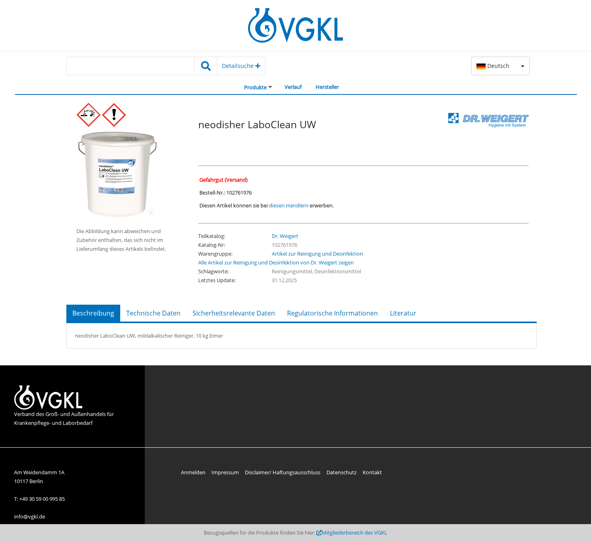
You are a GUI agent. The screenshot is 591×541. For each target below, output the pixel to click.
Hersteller (327, 86)
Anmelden (193, 472)
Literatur (403, 313)
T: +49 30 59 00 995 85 (39, 498)
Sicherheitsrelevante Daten (234, 313)
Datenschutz (341, 472)
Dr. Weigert (285, 236)
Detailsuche (238, 66)
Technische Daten (153, 313)
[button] (500, 66)
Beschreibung (93, 313)
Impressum (225, 472)
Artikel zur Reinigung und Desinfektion (317, 253)
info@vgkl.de (29, 516)
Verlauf (293, 86)
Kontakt (372, 472)
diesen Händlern (288, 205)
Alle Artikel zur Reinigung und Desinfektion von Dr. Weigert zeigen (276, 262)
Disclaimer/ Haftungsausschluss (282, 472)
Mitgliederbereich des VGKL (354, 532)
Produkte (255, 87)
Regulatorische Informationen (332, 313)
